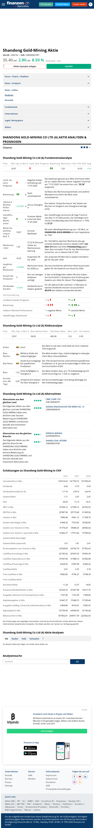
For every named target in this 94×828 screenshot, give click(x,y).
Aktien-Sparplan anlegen (24, 66)
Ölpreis (27, 810)
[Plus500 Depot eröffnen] (20, 5)
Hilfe (30, 775)
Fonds (20, 807)
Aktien (47, 804)
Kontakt (8, 775)
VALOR (6, 55)
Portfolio (65, 807)
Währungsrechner (13, 810)
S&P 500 (20, 804)
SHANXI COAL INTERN (56, 440)
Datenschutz (52, 779)
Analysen (9, 95)
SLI (23, 801)
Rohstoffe (53, 807)
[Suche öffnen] (91, 4)
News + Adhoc (11, 90)
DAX (37, 801)
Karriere (8, 779)
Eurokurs (79, 804)
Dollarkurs (67, 804)
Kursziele (9, 100)
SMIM (30, 801)
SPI (18, 801)
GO (77, 661)
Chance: (7, 147)
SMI (28, 804)
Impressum (51, 775)
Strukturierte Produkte (36, 807)
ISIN (23, 55)
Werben (31, 779)
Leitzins (37, 810)
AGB (48, 786)
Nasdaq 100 (73, 801)
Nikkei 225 (9, 804)
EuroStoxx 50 (47, 801)
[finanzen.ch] (18, 2)
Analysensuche (12, 655)
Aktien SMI (9, 801)
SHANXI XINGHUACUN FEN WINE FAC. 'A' (65, 406)
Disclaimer (51, 782)
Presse (8, 782)
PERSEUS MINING (54, 433)
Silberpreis (10, 807)
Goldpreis (37, 804)
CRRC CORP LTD (53, 399)
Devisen (56, 804)
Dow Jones (61, 801)
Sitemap (8, 786)
